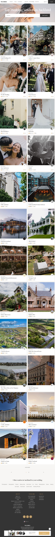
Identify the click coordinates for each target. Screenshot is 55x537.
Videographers (11, 484)
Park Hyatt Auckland (6, 241)
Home (2, 4)
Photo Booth (22, 486)
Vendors (6, 4)
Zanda (30, 168)
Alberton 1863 (32, 241)
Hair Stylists (17, 486)
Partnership (17, 497)
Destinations (20, 1)
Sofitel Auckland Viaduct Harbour (37, 204)
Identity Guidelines (18, 506)
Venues (15, 1)
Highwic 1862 (32, 314)
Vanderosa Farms (5, 461)
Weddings (41, 497)
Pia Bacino (31, 131)
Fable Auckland (4, 204)
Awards (17, 509)
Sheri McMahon (5, 131)
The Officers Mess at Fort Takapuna (9, 388)
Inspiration (26, 1)
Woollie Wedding (5, 94)
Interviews (37, 1)
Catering (51, 484)
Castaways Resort (5, 351)
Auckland (3, 56)
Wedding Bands (42, 484)
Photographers (4, 484)
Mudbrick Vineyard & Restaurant (9, 278)
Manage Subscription (17, 507)
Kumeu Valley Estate (5, 314)
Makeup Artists (22, 484)
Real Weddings (31, 1)
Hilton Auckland (32, 424)
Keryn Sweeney (32, 94)
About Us (18, 496)
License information (17, 504)
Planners (16, 484)
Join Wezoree (32, 507)
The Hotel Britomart (33, 388)
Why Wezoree (18, 512)
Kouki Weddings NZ (6, 58)
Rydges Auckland (33, 461)
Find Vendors (45, 15)
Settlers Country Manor (34, 58)
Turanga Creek (32, 278)
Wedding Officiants (36, 486)
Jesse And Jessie (5, 168)
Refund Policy (18, 502)
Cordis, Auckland (5, 424)
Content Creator (29, 486)
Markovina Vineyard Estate (35, 351)
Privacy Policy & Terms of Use (17, 501)
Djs (33, 484)
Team (18, 499)
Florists (36, 484)
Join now (44, 533)
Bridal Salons (29, 484)
